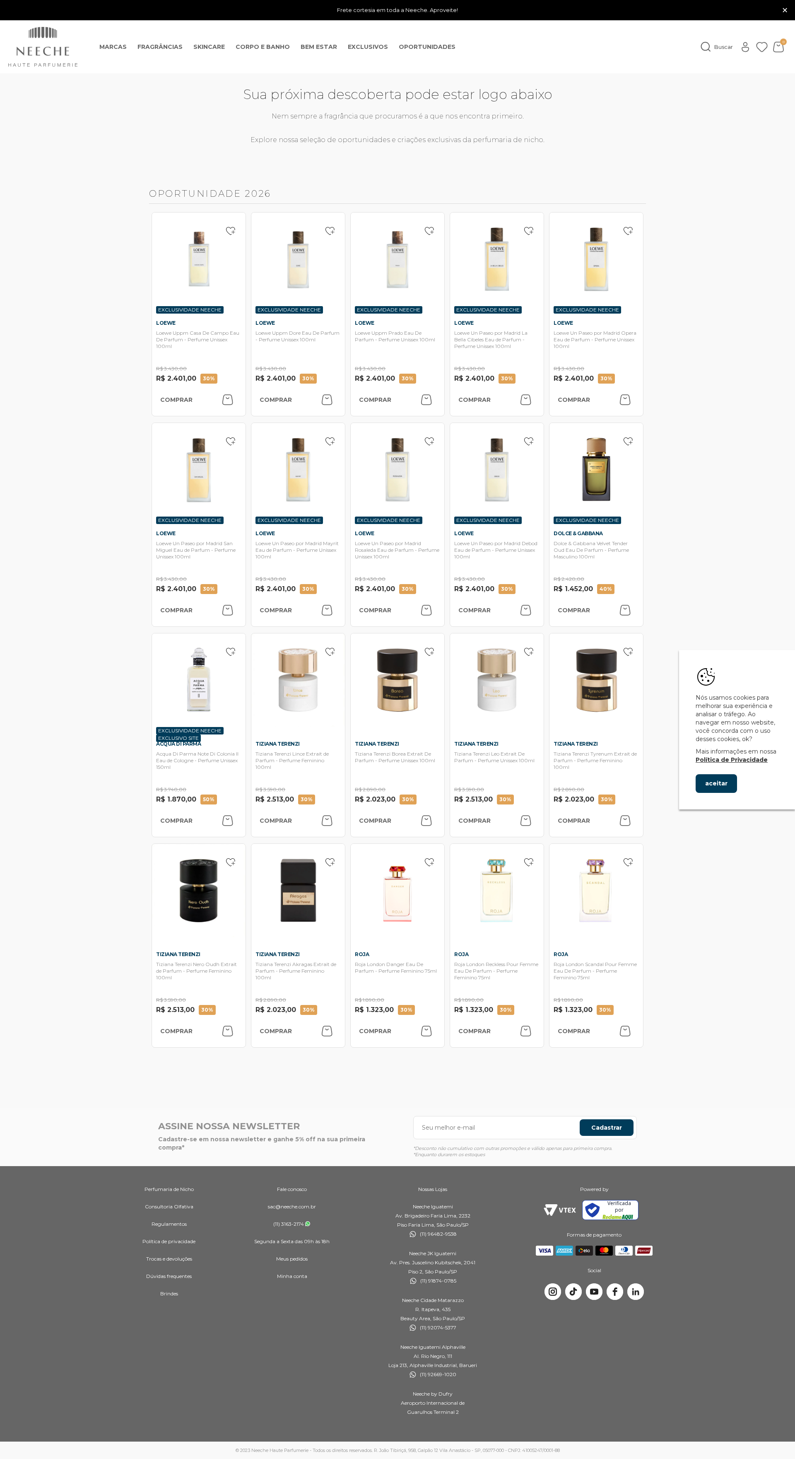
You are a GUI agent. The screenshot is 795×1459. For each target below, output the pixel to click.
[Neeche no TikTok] (573, 1291)
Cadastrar (606, 1127)
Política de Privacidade (732, 759)
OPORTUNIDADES (427, 47)
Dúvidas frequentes (169, 1276)
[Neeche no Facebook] (615, 1291)
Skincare (209, 47)
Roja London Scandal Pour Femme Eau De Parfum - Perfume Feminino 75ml (595, 971)
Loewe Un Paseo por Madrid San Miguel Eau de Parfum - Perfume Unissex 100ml (196, 550)
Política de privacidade (168, 1241)
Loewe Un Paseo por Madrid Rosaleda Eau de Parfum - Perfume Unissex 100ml (397, 550)
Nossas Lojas (432, 1189)
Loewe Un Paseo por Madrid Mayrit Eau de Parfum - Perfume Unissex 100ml (297, 550)
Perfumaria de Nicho (169, 1189)
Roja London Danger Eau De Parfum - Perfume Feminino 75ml (396, 967)
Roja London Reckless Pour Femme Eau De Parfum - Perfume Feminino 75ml (496, 971)
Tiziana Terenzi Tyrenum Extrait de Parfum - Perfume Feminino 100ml (595, 760)
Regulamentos (169, 1224)
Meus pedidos (292, 1259)
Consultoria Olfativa (169, 1206)
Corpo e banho (263, 47)
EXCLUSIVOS (368, 47)
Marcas (113, 47)
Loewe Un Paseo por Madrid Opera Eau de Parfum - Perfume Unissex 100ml (595, 339)
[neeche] (42, 47)
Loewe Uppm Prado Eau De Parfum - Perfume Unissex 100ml (395, 336)
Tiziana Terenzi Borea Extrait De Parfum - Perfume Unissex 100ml (395, 757)
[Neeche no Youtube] (594, 1291)
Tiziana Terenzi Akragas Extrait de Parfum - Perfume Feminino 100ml (295, 971)
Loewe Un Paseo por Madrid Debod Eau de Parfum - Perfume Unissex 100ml (495, 550)
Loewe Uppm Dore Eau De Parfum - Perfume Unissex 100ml (297, 336)
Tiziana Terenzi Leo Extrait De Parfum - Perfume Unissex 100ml (494, 757)
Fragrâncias (160, 47)
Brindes (169, 1293)
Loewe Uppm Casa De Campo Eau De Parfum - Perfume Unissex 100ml (197, 339)
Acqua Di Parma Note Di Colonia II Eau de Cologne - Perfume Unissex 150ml (197, 760)
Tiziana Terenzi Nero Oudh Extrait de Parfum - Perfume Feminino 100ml (196, 971)
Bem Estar (319, 47)
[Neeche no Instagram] (552, 1291)
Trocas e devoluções (169, 1259)
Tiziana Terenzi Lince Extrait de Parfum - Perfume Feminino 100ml (292, 760)
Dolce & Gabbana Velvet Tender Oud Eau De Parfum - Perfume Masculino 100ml (591, 550)
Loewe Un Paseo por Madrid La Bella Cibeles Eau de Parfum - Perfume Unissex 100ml (491, 339)
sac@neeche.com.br (292, 1206)
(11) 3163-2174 (288, 1224)
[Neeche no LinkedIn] (635, 1291)
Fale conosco (292, 1189)
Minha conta (292, 1276)
